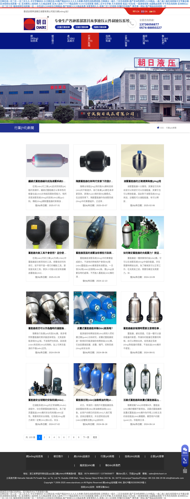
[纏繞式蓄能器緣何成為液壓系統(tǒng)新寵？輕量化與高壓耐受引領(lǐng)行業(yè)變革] (47, 160)
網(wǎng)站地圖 (110, 482)
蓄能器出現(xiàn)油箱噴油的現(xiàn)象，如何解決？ (103, 400)
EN (146, 11)
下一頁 (86, 437)
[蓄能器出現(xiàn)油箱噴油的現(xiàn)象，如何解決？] (95, 379)
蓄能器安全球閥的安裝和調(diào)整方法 (49, 400)
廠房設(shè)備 (145, 39)
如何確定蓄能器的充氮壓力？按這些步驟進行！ (148, 253)
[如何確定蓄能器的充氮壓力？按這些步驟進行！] (142, 232)
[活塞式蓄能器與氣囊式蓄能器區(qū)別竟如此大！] (142, 379)
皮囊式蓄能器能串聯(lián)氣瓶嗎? (95, 328)
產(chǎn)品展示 (71, 38)
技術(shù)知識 (108, 38)
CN (137, 11)
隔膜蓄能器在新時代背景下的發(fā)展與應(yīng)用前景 (104, 181)
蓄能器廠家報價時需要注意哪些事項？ (143, 328)
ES (154, 11)
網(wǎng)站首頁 (34, 38)
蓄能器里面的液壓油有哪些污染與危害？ (97, 253)
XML (120, 482)
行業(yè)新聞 (90, 41)
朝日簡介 (53, 39)
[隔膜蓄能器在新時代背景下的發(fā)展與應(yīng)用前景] (95, 160)
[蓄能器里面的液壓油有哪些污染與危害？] (95, 232)
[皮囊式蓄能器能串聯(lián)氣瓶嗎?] (95, 308)
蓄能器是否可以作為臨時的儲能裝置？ (48, 328)
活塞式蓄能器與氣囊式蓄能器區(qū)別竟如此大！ (149, 400)
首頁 (162, 128)
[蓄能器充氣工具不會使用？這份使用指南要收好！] (47, 232)
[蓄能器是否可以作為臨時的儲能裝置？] (47, 308)
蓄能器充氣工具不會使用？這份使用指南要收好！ (54, 253)
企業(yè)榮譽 (127, 41)
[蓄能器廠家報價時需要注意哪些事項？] (142, 308)
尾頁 (95, 437)
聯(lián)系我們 (165, 39)
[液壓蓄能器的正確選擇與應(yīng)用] (142, 160)
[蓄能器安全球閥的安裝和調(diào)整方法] (47, 379)
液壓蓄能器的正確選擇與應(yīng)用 (142, 181)
